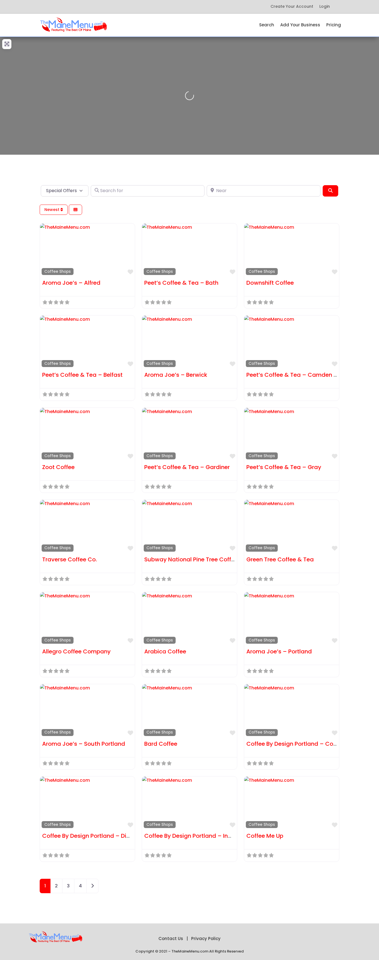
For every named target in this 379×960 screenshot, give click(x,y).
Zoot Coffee (58, 467)
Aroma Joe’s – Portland (279, 651)
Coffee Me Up (264, 836)
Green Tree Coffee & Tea (280, 559)
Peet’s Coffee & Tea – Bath (181, 283)
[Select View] (75, 210)
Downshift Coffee (270, 283)
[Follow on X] (64, 6)
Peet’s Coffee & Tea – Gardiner (187, 467)
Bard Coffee (160, 744)
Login (324, 6)
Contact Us (170, 938)
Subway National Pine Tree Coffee (191, 559)
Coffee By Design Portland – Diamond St (97, 836)
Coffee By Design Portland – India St (194, 836)
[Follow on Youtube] (86, 6)
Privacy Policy (206, 938)
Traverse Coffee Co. (69, 559)
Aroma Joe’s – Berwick (175, 375)
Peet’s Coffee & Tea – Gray (283, 467)
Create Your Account (292, 6)
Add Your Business (300, 25)
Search (266, 25)
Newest (52, 209)
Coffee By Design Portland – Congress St (302, 744)
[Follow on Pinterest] (75, 6)
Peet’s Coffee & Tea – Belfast (82, 375)
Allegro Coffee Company (76, 651)
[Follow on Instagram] (98, 6)
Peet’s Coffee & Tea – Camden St (292, 375)
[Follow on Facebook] (53, 6)
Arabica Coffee (165, 651)
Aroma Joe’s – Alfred (71, 283)
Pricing (333, 25)
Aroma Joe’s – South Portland (83, 744)
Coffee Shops (57, 271)
